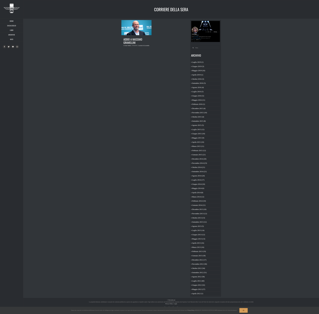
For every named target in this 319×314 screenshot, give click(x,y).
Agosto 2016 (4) (198, 87)
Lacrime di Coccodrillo (143, 45)
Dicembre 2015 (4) (198, 108)
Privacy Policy (169, 303)
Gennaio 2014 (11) (198, 205)
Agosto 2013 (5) (198, 226)
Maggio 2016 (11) (198, 100)
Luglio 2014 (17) (198, 180)
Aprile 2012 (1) (197, 294)
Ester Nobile (128, 45)
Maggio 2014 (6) (198, 188)
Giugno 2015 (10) (198, 134)
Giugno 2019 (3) (198, 66)
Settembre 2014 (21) (199, 172)
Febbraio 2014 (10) (199, 201)
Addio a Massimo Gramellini (132, 41)
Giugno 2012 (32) (198, 285)
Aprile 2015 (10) (198, 142)
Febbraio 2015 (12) (199, 151)
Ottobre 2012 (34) (198, 268)
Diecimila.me (171, 300)
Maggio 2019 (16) (198, 71)
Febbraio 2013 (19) (199, 251)
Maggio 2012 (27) (198, 289)
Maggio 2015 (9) (198, 138)
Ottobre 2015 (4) (198, 117)
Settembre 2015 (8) (199, 121)
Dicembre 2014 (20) (199, 159)
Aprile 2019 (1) (197, 75)
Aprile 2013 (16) (198, 243)
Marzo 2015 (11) (198, 146)
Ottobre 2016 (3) (198, 79)
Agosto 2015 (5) (198, 125)
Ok (243, 310)
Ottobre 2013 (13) (198, 218)
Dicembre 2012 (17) (199, 260)
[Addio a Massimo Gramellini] (136, 27)
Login (175, 303)
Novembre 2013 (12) (199, 214)
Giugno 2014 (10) (198, 184)
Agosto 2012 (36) (198, 277)
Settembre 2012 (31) (199, 273)
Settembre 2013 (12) (199, 222)
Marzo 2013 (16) (198, 247)
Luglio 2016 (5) (197, 92)
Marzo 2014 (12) (198, 197)
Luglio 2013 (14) (198, 230)
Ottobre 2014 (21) (198, 167)
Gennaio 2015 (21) (199, 155)
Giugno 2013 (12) (198, 235)
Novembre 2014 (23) (199, 163)
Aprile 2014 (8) (197, 193)
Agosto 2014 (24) (198, 176)
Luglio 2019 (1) (197, 62)
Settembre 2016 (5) (199, 83)
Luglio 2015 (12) (198, 129)
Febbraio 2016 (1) (198, 104)
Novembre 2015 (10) (199, 113)
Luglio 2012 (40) (198, 281)
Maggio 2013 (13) (198, 239)
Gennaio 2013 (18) (199, 256)
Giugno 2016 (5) (198, 96)
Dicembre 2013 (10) (199, 209)
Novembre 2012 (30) (199, 264)
